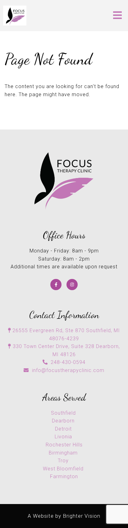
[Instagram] (72, 284)
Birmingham (64, 453)
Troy (64, 461)
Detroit (64, 429)
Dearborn (64, 421)
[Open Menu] (117, 15)
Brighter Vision (81, 516)
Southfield (64, 413)
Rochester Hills (64, 445)
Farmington (64, 476)
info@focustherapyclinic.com (68, 370)
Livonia (64, 437)
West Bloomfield (64, 469)
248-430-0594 (68, 362)
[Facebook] (56, 284)
